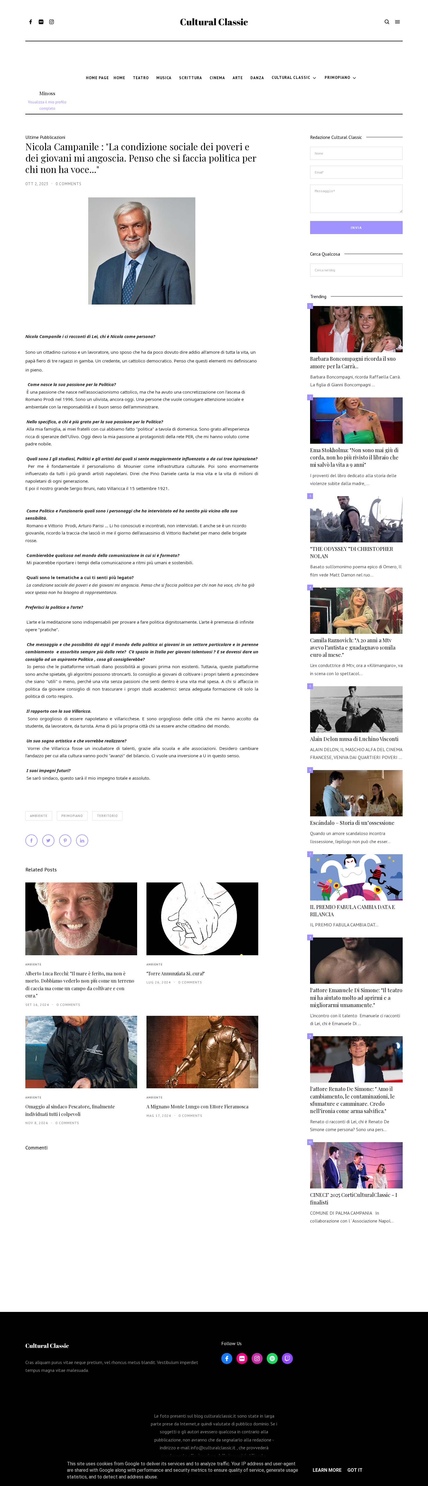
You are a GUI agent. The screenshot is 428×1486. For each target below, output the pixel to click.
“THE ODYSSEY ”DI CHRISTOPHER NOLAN (351, 552)
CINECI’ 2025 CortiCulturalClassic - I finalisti (353, 1198)
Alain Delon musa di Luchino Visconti (354, 738)
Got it (354, 1470)
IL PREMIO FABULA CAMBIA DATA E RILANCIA (352, 910)
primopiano (72, 816)
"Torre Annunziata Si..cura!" (175, 973)
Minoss (47, 93)
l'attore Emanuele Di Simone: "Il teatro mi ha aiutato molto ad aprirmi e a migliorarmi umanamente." (356, 997)
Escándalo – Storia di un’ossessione (352, 822)
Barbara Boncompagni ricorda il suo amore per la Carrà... (353, 362)
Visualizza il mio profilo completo (47, 105)
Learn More (327, 1470)
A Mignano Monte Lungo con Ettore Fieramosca (197, 1106)
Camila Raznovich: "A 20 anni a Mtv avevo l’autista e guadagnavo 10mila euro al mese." (352, 647)
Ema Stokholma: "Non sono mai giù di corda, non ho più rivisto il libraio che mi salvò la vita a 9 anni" (354, 457)
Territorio (107, 816)
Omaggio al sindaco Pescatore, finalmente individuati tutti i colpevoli (70, 1110)
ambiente (38, 816)
